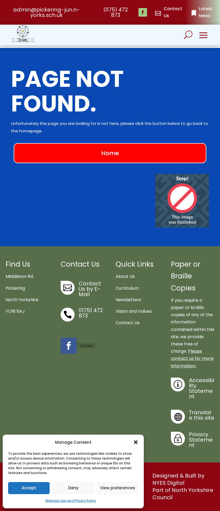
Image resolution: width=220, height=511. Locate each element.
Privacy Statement (201, 440)
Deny (73, 488)
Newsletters (128, 300)
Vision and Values (134, 311)
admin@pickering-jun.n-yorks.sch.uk (46, 12)
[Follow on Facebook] (142, 12)
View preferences (117, 488)
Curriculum (127, 288)
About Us (125, 276)
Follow (86, 345)
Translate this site (201, 415)
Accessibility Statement (201, 388)
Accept (29, 488)
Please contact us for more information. (192, 358)
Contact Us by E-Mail (90, 289)
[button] (135, 442)
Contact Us (128, 323)
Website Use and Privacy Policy (70, 500)
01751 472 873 (116, 12)
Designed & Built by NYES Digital (178, 479)
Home (110, 153)
